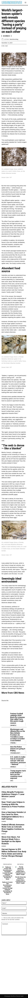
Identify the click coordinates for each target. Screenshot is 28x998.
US (11, 780)
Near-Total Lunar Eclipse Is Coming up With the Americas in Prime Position (13, 804)
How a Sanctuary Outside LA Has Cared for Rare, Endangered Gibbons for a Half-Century (14, 815)
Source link (5, 700)
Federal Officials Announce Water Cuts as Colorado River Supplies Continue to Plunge (13, 828)
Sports (13, 725)
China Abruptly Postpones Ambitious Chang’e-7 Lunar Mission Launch (13, 794)
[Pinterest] (10, 49)
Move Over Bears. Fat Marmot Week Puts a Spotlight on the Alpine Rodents (11, 840)
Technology (15, 753)
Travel (13, 743)
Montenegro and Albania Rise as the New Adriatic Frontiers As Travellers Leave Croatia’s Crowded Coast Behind (17, 735)
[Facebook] (3, 49)
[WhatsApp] (13, 49)
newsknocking (14, 39)
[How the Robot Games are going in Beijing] (5, 749)
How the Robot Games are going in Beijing (17, 749)
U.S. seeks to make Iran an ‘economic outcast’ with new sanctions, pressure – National (18, 760)
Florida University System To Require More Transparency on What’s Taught (20, 880)
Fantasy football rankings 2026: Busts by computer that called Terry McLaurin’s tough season (17, 718)
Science (4, 798)
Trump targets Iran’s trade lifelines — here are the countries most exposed (18, 774)
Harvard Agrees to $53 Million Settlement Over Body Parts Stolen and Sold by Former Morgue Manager (14, 852)
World (13, 766)
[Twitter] (6, 49)
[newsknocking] (3, 39)
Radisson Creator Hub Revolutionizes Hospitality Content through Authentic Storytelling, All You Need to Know (7, 888)
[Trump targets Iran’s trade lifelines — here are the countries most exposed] (5, 773)
